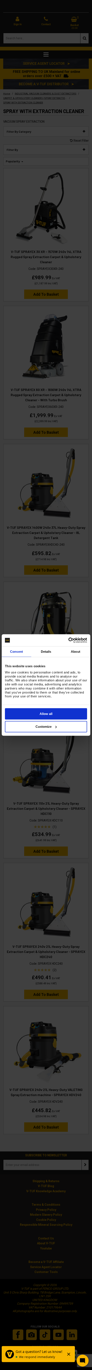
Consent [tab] (16, 651)
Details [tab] (46, 651)
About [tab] (75, 651)
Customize (44, 726)
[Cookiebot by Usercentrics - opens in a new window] (68, 640)
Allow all (46, 714)
